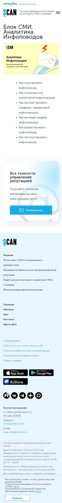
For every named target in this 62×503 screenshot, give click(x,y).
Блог (5, 314)
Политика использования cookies (21, 355)
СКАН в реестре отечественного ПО (23, 345)
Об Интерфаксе (12, 340)
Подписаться (34, 210)
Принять (17, 498)
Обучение (8, 304)
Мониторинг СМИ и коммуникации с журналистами (23, 262)
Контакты (8, 319)
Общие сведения (12, 360)
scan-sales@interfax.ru (15, 432)
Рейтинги (8, 309)
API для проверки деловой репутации (23, 289)
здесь (16, 486)
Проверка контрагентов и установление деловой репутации (29, 272)
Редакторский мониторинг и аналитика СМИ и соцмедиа (28, 282)
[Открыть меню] (58, 12)
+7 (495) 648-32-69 (13, 423)
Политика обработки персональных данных (26, 350)
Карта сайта (10, 324)
